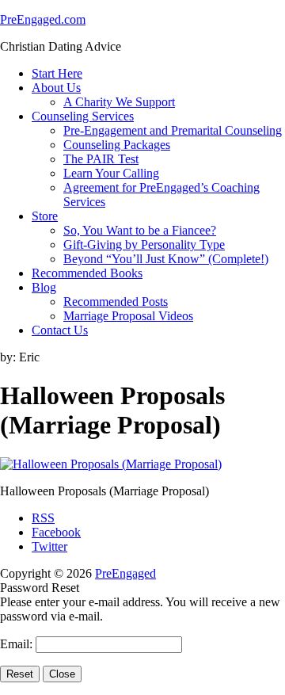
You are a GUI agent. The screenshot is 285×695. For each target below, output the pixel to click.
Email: (18, 644)
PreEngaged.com (43, 19)
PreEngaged (125, 573)
